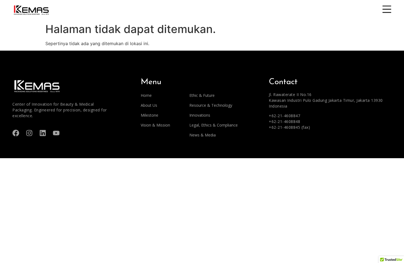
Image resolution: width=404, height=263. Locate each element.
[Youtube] (56, 133)
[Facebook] (15, 133)
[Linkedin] (42, 133)
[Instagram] (29, 133)
